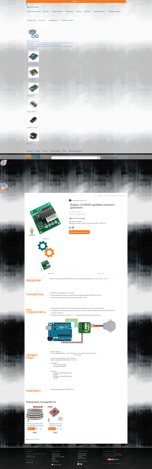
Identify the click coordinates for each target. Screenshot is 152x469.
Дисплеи (88, 11)
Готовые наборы (57, 11)
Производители (56, 453)
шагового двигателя (100, 279)
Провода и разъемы (114, 11)
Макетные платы (99, 11)
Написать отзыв (80, 214)
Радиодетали (31, 20)
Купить (32, 429)
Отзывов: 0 (72, 214)
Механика (42, 20)
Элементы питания (67, 20)
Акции (53, 458)
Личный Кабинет (55, 151)
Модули (45, 11)
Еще (64, 151)
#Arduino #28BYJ (35, 439)
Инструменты (53, 20)
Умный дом (69, 11)
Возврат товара (82, 458)
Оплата (37, 151)
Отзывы (45, 151)
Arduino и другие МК (33, 11)
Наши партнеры (56, 455)
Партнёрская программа (58, 456)
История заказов (82, 455)
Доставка (30, 151)
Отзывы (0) (101, 273)
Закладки (80, 456)
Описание (51, 273)
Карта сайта (55, 461)
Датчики (79, 11)
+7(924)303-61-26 (108, 156)
